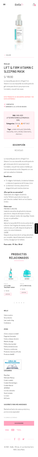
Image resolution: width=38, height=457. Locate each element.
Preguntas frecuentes (10, 336)
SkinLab (7, 64)
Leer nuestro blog (9, 320)
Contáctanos (7, 323)
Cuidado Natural (8, 385)
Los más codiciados (9, 390)
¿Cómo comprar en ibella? (11, 334)
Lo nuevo (6, 396)
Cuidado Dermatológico (10, 383)
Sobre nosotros (8, 315)
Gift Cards (7, 398)
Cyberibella (26, 129)
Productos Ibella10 (9, 354)
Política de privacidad (10, 344)
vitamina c (19, 134)
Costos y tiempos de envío (11, 339)
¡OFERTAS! (7, 388)
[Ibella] (19, 4)
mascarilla (10, 132)
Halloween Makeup (9, 378)
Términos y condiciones (10, 349)
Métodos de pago (8, 341)
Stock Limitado (8, 393)
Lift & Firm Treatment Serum (9, 286)
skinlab (20, 132)
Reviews (19, 150)
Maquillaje (7, 375)
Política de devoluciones (11, 346)
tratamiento (27, 132)
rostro (16, 132)
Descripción (19, 145)
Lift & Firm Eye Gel (25, 285)
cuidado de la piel (17, 129)
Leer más (7, 294)
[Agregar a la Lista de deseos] (17, 286)
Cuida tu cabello (8, 380)
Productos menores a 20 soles (12, 352)
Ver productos (8, 318)
